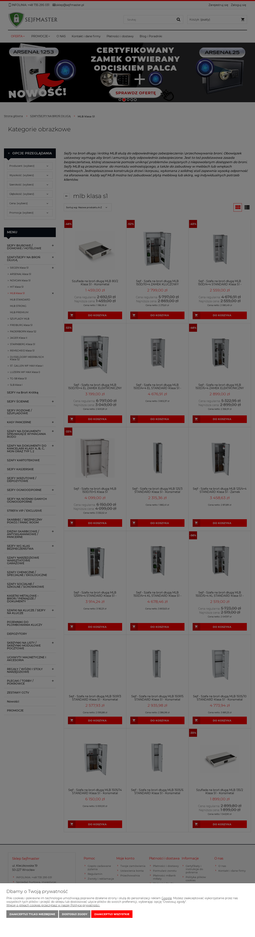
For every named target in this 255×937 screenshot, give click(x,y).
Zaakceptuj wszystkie (111, 914)
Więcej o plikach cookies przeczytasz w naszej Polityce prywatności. (53, 905)
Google (167, 898)
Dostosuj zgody (74, 914)
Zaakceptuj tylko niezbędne (32, 914)
